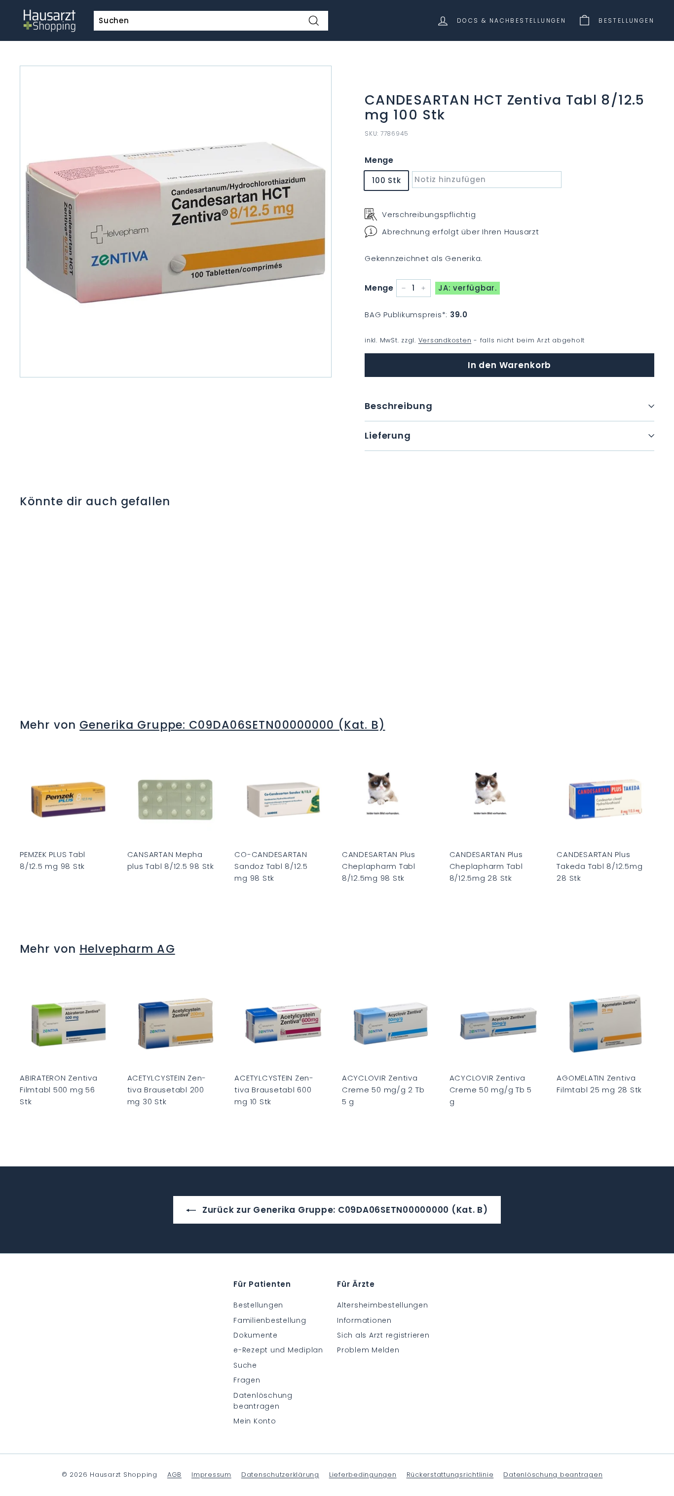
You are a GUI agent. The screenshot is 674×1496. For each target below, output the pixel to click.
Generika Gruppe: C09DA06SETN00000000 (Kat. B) (232, 725)
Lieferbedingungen (363, 1474)
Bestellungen (258, 1305)
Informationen (364, 1320)
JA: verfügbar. (467, 288)
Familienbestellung (269, 1320)
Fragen (247, 1380)
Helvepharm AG (127, 949)
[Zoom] (175, 221)
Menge (379, 160)
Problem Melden (368, 1350)
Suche (245, 1365)
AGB (174, 1474)
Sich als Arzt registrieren (383, 1335)
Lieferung (388, 435)
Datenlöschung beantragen (263, 1400)
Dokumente (255, 1335)
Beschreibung (399, 406)
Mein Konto (254, 1421)
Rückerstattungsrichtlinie (450, 1474)
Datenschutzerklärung (280, 1474)
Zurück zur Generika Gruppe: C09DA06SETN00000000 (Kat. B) (344, 1210)
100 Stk (386, 180)
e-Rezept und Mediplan (278, 1350)
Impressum (211, 1474)
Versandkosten (445, 340)
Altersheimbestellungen (382, 1305)
